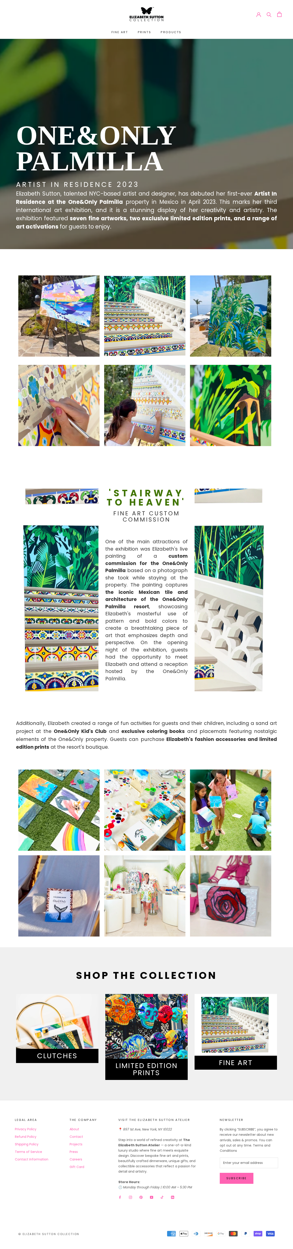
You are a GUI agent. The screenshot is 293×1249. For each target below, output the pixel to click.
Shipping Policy (26, 1144)
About (74, 1129)
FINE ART (119, 32)
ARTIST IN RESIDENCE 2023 (77, 184)
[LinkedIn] (172, 1197)
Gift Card (77, 1167)
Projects (76, 1144)
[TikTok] (162, 1197)
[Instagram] (130, 1197)
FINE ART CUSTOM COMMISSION (146, 516)
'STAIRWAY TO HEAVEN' (147, 498)
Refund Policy (25, 1136)
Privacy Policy (25, 1129)
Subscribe (236, 1178)
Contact (76, 1136)
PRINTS (144, 32)
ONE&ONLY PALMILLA (96, 148)
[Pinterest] (141, 1197)
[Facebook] (120, 1197)
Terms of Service (28, 1151)
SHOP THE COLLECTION (146, 975)
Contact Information (31, 1159)
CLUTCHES (57, 1056)
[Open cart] (279, 14)
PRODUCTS (171, 32)
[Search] (269, 14)
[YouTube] (151, 1197)
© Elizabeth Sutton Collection (48, 1234)
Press (74, 1151)
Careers (76, 1159)
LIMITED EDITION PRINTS (147, 1069)
